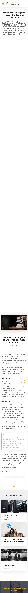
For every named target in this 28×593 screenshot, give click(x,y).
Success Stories (14, 335)
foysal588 (14, 345)
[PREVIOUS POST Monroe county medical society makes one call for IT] (3, 486)
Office (23, 477)
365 (7, 477)
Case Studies (15, 477)
